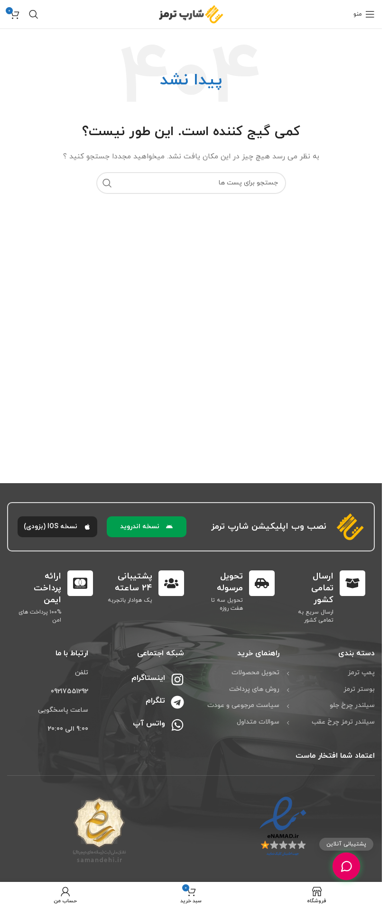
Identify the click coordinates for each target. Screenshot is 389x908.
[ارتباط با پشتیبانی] (346, 866)
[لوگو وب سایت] (191, 13)
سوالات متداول (258, 721)
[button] (146, 526)
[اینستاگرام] (177, 679)
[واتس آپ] (177, 725)
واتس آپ (149, 723)
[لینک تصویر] (283, 826)
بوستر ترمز (359, 689)
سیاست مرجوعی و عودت (243, 705)
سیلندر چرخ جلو (352, 705)
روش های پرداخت (254, 689)
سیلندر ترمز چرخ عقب (343, 721)
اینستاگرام (148, 678)
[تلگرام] (177, 702)
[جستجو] (33, 14)
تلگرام (155, 701)
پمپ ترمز (361, 672)
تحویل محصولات (255, 672)
